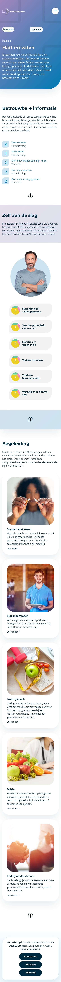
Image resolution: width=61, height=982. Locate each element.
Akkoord (30, 972)
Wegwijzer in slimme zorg (35, 393)
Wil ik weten (17, 151)
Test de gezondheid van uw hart (34, 327)
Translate (36, 29)
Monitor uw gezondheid (29, 343)
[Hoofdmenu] (55, 11)
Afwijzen (30, 964)
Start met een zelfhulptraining (31, 310)
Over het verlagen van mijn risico (29, 160)
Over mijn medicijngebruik (25, 179)
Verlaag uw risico (32, 360)
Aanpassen (30, 956)
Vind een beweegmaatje (31, 376)
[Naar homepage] (13, 11)
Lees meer (13, 548)
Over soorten (18, 142)
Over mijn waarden (21, 170)
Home (5, 40)
